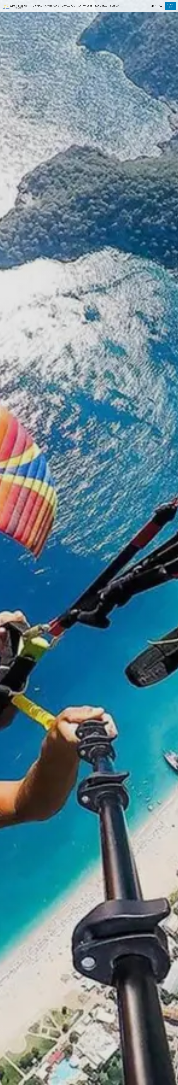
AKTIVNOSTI (85, 6)
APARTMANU (52, 6)
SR (152, 6)
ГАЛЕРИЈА (101, 6)
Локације (68, 6)
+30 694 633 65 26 (161, 6)
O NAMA (37, 6)
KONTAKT (115, 6)
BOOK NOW (170, 6)
